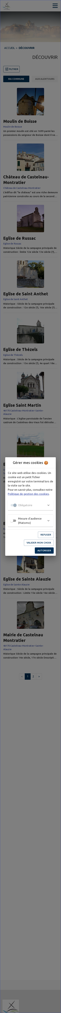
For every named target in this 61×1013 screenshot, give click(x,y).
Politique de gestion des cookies (28, 493)
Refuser (46, 534)
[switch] (12, 521)
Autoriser (44, 550)
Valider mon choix (39, 542)
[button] (30, 505)
